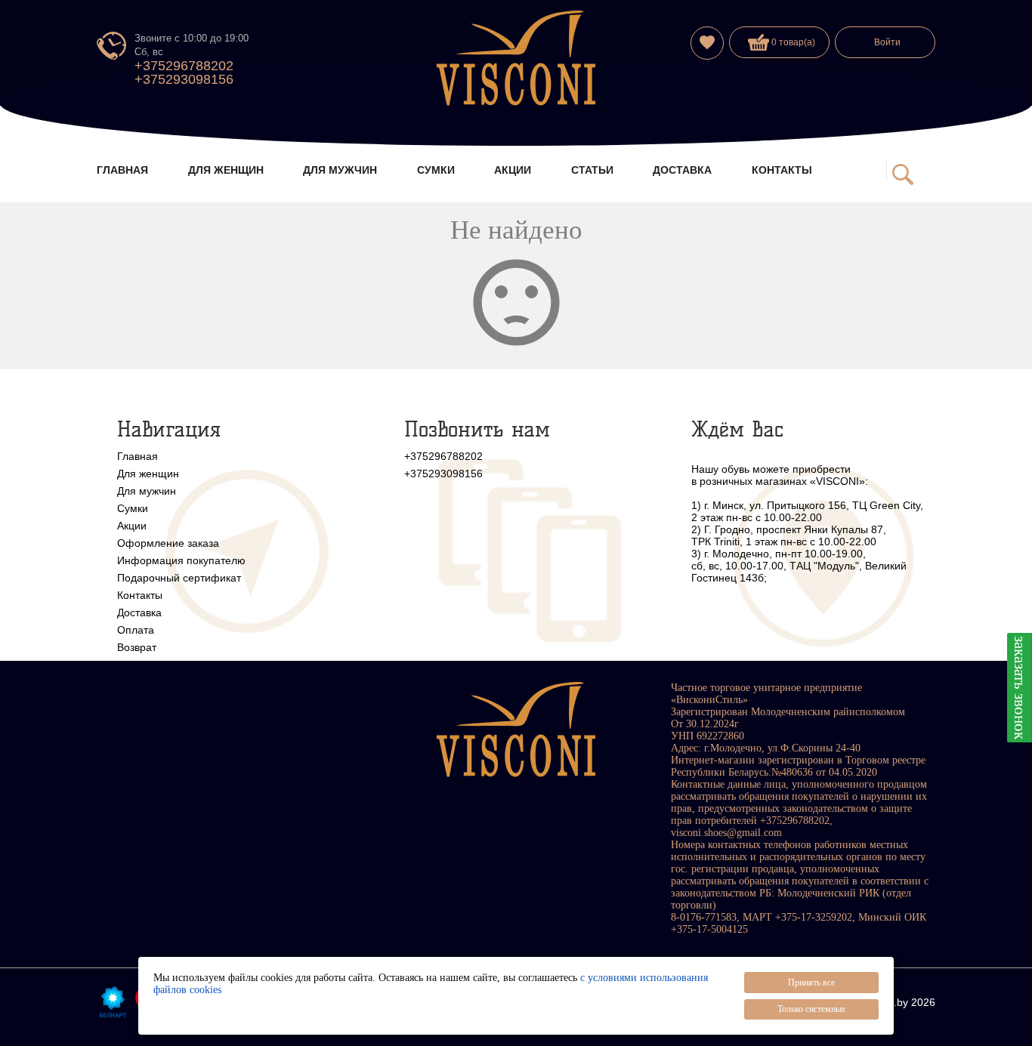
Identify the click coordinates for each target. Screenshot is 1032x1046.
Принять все (811, 982)
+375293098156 (183, 79)
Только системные (811, 1009)
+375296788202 (183, 65)
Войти (887, 42)
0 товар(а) (792, 42)
